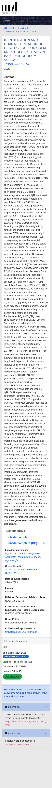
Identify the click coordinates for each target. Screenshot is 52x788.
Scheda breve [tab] (15, 530)
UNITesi (6, 28)
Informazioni (13, 707)
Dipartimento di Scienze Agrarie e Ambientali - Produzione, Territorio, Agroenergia (23, 557)
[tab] (43, 543)
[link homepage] (10, 8)
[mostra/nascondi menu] (49, 8)
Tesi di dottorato (21, 28)
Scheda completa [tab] (18, 537)
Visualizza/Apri (12, 676)
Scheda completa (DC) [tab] (21, 543)
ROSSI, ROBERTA (17, 64)
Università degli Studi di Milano (21, 31)
